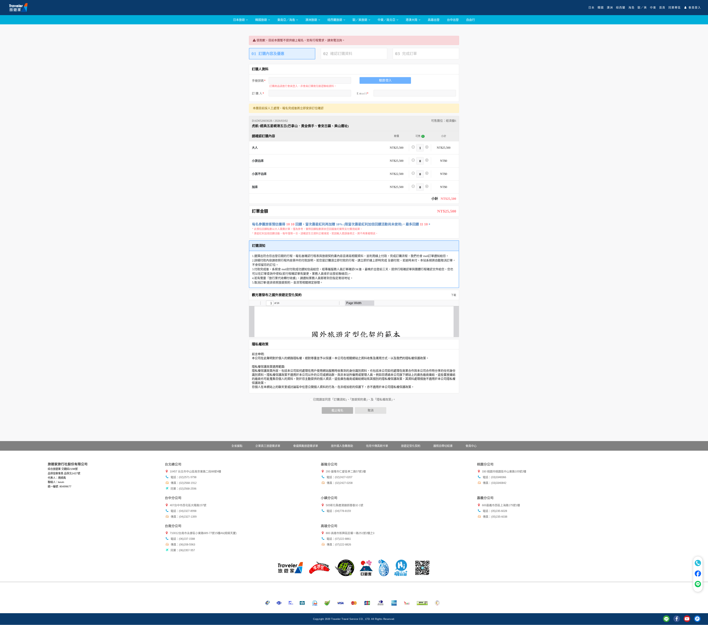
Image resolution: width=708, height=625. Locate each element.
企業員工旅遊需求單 (267, 445)
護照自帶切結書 (443, 445)
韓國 (601, 7)
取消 (371, 410)
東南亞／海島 (286, 20)
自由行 (470, 20)
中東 (653, 7)
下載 (453, 295)
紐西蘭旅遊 (335, 20)
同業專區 (674, 7)
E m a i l (362, 93)
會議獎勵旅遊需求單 (305, 445)
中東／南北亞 (387, 20)
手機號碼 (258, 80)
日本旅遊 (239, 20)
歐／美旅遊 (360, 20)
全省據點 (236, 445)
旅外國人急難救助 (342, 445)
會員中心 (471, 445)
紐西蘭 (620, 7)
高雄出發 (434, 20)
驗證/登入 (385, 80)
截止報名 (337, 410)
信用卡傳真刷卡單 (377, 445)
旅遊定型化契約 (410, 445)
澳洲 (610, 7)
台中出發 (453, 20)
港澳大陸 (412, 20)
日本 (591, 7)
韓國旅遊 (261, 20)
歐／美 (642, 7)
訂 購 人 (257, 93)
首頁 (662, 7)
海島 (631, 7)
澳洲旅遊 (311, 20)
